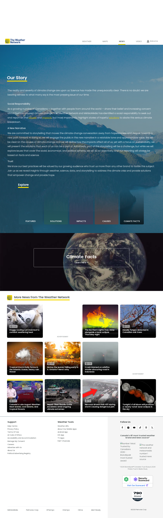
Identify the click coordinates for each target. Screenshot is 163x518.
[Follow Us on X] (152, 428)
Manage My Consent (16, 441)
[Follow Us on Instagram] (128, 428)
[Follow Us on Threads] (146, 428)
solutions (114, 117)
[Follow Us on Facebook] (122, 428)
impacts (47, 117)
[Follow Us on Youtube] (134, 428)
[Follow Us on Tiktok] (140, 428)
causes (33, 117)
